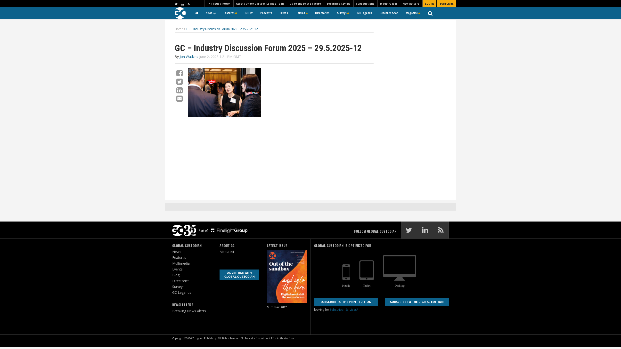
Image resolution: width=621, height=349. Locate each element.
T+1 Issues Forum (218, 3)
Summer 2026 (277, 307)
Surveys (342, 12)
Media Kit (227, 251)
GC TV (249, 12)
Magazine (412, 12)
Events (284, 12)
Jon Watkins (189, 56)
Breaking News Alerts (189, 311)
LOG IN (429, 3)
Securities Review (338, 3)
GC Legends (364, 12)
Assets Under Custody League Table (260, 3)
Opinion (300, 12)
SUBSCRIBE (447, 3)
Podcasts (266, 12)
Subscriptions (365, 3)
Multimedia (181, 263)
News (209, 12)
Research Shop (389, 12)
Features (229, 12)
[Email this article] (179, 98)
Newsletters (411, 3)
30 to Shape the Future (305, 3)
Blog (176, 275)
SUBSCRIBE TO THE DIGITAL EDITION (417, 302)
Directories (322, 12)
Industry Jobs (389, 3)
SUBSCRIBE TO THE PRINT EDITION (345, 302)
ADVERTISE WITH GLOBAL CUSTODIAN (239, 274)
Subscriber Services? (344, 310)
